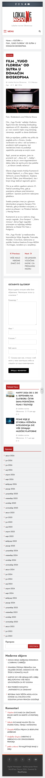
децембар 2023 (12, 607)
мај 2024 (9, 584)
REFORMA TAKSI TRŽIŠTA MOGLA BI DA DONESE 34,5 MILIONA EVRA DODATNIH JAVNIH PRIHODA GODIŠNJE (23, 697)
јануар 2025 (10, 546)
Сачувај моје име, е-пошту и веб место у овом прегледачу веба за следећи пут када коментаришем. (22, 361)
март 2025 (9, 536)
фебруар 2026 (11, 484)
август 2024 (10, 569)
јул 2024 (9, 574)
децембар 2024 (12, 550)
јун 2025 (9, 522)
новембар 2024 (12, 555)
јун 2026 (9, 465)
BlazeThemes (22, 772)
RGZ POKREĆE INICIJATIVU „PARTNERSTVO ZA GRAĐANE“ (20, 688)
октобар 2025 (11, 503)
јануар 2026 (10, 489)
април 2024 (10, 588)
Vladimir (10, 712)
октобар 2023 (11, 617)
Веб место (12, 348)
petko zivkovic (12, 746)
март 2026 (10, 479)
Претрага (9, 641)
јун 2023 (9, 636)
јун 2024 (9, 579)
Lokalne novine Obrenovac (17, 82)
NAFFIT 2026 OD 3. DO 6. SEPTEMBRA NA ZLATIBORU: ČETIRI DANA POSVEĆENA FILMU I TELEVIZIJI (27, 398)
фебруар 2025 (11, 541)
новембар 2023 (11, 612)
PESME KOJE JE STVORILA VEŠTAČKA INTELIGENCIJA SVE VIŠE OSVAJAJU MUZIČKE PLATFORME (26, 425)
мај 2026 (9, 470)
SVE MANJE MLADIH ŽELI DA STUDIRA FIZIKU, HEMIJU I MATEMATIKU (22, 723)
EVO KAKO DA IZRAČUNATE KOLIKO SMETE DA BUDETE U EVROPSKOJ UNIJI (22, 715)
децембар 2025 (12, 493)
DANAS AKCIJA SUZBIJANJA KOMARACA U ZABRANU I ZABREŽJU (23, 661)
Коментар (13, 300)
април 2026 (10, 474)
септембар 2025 (12, 508)
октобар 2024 (11, 560)
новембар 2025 (11, 498)
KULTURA (10, 55)
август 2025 (10, 512)
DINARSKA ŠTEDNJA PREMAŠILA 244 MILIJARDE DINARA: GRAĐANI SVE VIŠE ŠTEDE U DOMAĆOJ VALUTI (23, 670)
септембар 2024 (12, 565)
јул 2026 (9, 460)
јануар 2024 (10, 602)
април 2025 (10, 531)
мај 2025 (9, 527)
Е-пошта (12, 338)
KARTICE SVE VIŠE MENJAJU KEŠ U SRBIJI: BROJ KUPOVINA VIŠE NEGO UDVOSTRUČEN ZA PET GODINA (23, 680)
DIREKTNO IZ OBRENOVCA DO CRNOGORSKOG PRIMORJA (20, 739)
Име (11, 328)
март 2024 (10, 593)
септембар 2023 (12, 621)
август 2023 (10, 626)
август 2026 (10, 455)
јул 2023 (9, 631)
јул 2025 (9, 517)
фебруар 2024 (11, 598)
